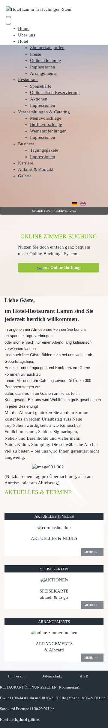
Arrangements (54, 621)
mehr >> (91, 552)
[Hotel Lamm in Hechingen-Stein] (38, 9)
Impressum (17, 676)
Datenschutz (51, 676)
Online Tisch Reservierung (54, 210)
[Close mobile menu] (8, 24)
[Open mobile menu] (8, 17)
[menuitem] (23, 28)
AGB (85, 676)
